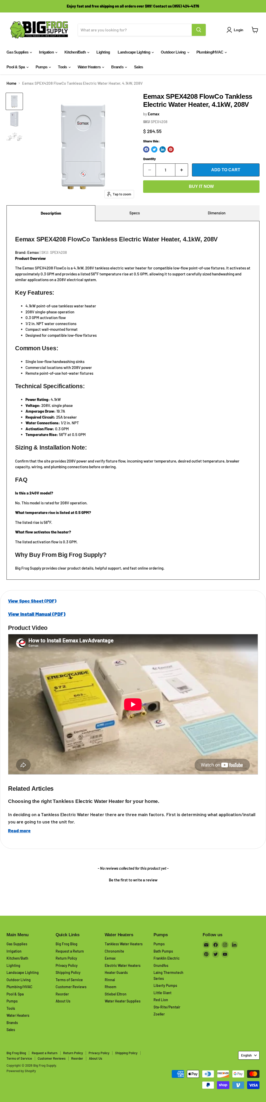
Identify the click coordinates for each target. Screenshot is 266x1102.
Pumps (42, 67)
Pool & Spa (16, 67)
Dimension (216, 212)
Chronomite (114, 951)
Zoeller (159, 1014)
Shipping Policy (68, 972)
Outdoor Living (174, 52)
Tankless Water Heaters (124, 944)
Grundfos (161, 965)
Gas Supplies (17, 52)
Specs (134, 212)
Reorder (62, 994)
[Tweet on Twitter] (154, 149)
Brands (117, 67)
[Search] (199, 30)
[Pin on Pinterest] (171, 149)
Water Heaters (90, 67)
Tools (63, 67)
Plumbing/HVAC (210, 52)
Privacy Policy (67, 965)
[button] (133, 879)
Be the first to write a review (133, 879)
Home (11, 83)
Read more (19, 830)
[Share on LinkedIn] (162, 149)
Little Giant (162, 993)
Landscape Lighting (134, 52)
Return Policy (66, 958)
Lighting (103, 52)
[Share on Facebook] (146, 149)
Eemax (153, 113)
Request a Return (70, 951)
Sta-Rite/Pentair (167, 1007)
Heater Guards (116, 972)
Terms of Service (69, 980)
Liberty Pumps (165, 985)
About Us (63, 1001)
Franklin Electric (166, 958)
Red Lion (161, 1000)
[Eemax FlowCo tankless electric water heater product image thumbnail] (14, 101)
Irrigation (47, 52)
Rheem (110, 987)
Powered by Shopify (21, 1071)
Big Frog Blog (66, 944)
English (246, 1055)
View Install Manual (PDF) (36, 614)
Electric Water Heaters (123, 965)
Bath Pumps (163, 951)
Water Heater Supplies (123, 1001)
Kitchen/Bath (75, 52)
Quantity (149, 159)
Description (51, 213)
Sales (138, 67)
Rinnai (110, 980)
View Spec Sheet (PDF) (32, 601)
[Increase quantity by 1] (181, 169)
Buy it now (201, 186)
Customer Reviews (71, 987)
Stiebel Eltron (116, 994)
